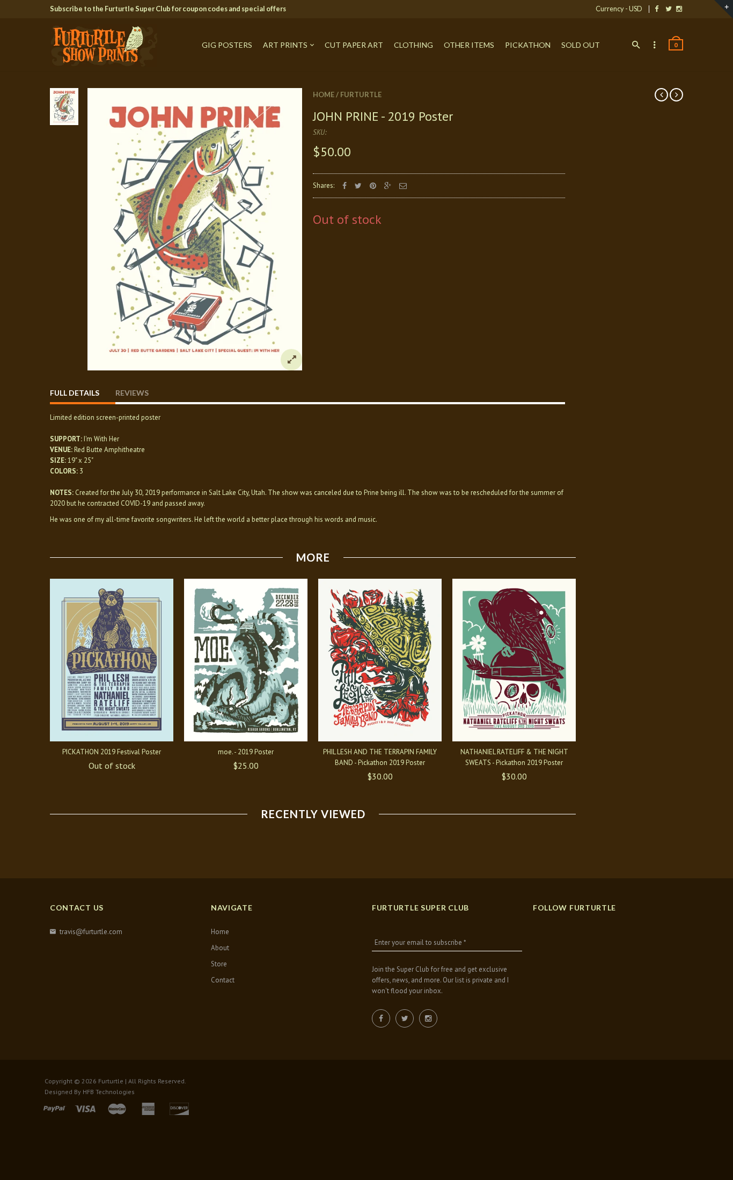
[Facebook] (656, 8)
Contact (222, 980)
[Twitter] (668, 8)
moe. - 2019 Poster (246, 751)
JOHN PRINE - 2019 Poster (383, 116)
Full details (74, 392)
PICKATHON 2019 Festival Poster (111, 751)
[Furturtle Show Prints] (103, 45)
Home (323, 94)
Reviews (132, 392)
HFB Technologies (109, 1092)
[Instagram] (679, 8)
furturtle (361, 94)
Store (219, 963)
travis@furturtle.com (91, 931)
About (220, 947)
